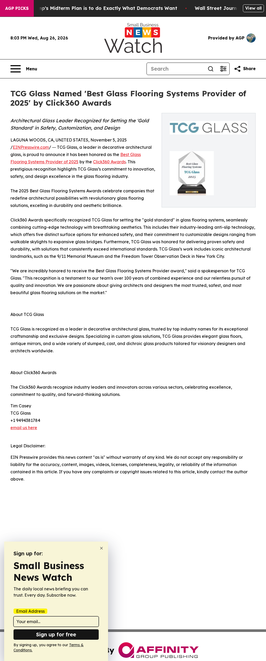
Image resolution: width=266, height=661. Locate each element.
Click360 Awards (109, 161)
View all (253, 8)
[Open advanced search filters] (223, 69)
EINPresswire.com (31, 147)
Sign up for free (56, 634)
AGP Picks (17, 8)
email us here (23, 427)
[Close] (101, 548)
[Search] (210, 69)
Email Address (30, 611)
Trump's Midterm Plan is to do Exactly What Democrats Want (103, 8)
